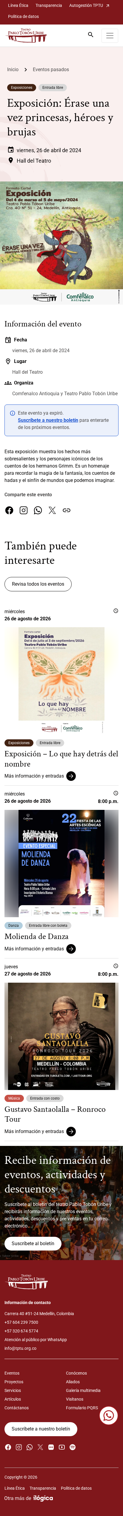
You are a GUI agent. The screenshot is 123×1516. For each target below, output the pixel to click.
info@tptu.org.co (20, 1348)
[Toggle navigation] (110, 36)
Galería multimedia (83, 1390)
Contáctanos (16, 1407)
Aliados (73, 1381)
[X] (52, 510)
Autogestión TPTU (89, 5)
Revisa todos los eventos (38, 584)
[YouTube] (61, 1447)
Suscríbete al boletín (33, 1243)
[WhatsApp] (38, 510)
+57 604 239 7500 (21, 1322)
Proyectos (13, 1381)
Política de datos (23, 16)
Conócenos (76, 1373)
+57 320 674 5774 (21, 1331)
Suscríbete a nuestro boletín (48, 420)
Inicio (13, 69)
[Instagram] (23, 510)
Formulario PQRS (82, 1407)
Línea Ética (18, 5)
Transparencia (49, 5)
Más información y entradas (34, 776)
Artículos (12, 1399)
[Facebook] (9, 510)
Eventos (11, 1373)
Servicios (12, 1390)
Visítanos (74, 1399)
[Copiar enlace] (66, 510)
